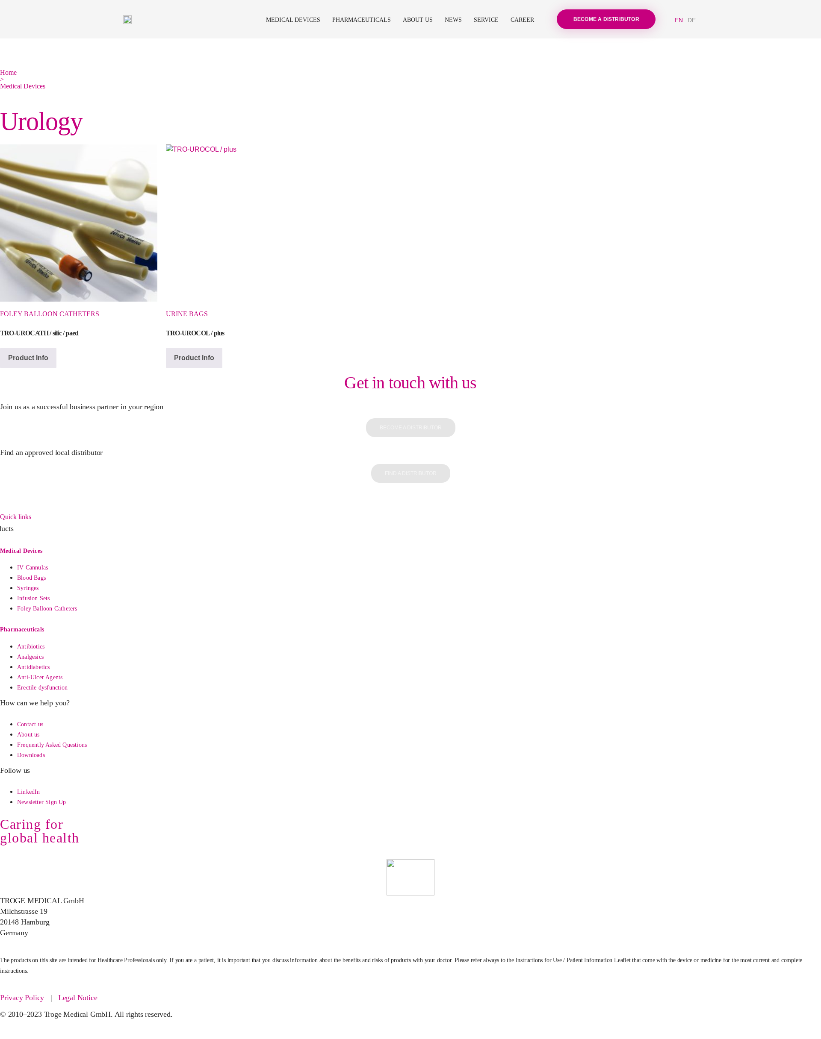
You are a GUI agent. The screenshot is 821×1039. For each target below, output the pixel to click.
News (453, 20)
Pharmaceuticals (361, 20)
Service (486, 20)
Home (8, 72)
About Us (418, 20)
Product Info (28, 357)
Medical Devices (293, 20)
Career (522, 20)
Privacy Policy (22, 997)
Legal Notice (77, 997)
